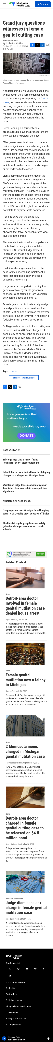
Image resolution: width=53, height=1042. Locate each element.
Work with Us (11, 994)
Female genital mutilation (24, 378)
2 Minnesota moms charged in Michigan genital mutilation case (25, 751)
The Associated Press (14, 763)
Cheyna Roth (11, 691)
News (14, 371)
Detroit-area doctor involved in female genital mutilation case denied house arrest (25, 605)
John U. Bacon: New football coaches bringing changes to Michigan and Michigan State (26, 474)
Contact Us (10, 988)
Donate (44, 4)
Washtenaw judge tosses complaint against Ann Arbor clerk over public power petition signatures (25, 488)
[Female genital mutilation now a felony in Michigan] (25, 654)
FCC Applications (13, 1025)
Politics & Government (14, 898)
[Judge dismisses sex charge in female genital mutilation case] (25, 882)
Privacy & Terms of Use (16, 1019)
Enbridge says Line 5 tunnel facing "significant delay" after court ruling (21, 461)
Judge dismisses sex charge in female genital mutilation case (26, 907)
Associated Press (12, 919)
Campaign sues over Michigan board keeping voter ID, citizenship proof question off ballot (26, 512)
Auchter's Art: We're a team (17, 500)
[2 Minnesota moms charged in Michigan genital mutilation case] (25, 725)
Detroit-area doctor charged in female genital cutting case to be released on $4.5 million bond (25, 828)
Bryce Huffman (11, 619)
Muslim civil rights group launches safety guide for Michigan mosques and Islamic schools (24, 526)
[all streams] (49, 1038)
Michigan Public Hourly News (18, 1006)
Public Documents (14, 1000)
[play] (4, 1038)
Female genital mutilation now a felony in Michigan (26, 679)
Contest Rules (12, 1012)
